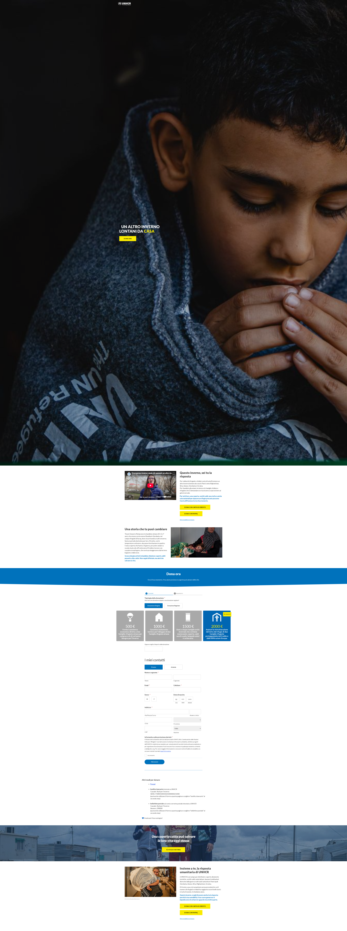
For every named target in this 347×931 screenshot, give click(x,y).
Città (146, 723)
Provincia (177, 724)
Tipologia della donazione (155, 598)
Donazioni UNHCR (124, 3)
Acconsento (151, 755)
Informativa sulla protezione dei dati (159, 737)
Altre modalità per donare (187, 520)
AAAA (190, 703)
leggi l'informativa (165, 751)
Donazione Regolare (173, 605)
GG (176, 703)
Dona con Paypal (191, 513)
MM (183, 703)
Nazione (176, 732)
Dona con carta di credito (195, 507)
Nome (146, 680)
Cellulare (178, 685)
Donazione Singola (153, 605)
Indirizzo (148, 707)
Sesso (147, 695)
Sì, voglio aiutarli (173, 849)
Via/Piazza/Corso (150, 715)
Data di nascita (179, 695)
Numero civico (194, 715)
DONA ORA (128, 238)
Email (147, 685)
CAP (146, 732)
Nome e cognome (152, 673)
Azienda (173, 667)
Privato (153, 667)
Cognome (177, 680)
